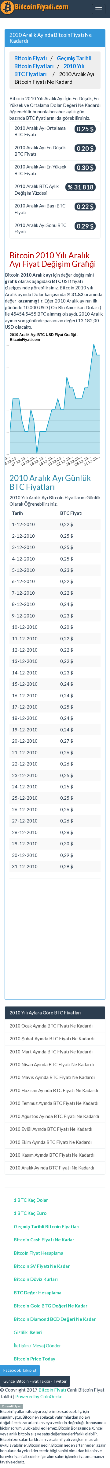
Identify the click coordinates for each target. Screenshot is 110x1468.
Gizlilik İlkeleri (28, 1332)
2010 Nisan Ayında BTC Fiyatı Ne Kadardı (51, 1064)
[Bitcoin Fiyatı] (34, 7)
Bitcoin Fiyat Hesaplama (38, 1253)
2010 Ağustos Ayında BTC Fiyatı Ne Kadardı (54, 1116)
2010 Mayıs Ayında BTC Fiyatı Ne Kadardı (52, 1077)
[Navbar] (98, 9)
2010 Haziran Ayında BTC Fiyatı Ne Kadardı (53, 1090)
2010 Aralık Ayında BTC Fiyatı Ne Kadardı (51, 1167)
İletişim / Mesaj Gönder (37, 1345)
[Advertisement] (55, 940)
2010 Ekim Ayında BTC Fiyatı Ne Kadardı (50, 1142)
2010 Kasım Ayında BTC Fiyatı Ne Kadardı (51, 1155)
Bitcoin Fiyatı (52, 1389)
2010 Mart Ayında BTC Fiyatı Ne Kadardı (51, 1051)
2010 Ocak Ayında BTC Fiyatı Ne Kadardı (51, 1025)
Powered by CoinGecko (39, 1396)
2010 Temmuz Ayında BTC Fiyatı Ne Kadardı (53, 1103)
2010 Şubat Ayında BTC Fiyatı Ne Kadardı (51, 1038)
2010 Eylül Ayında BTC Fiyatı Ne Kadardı (50, 1129)
